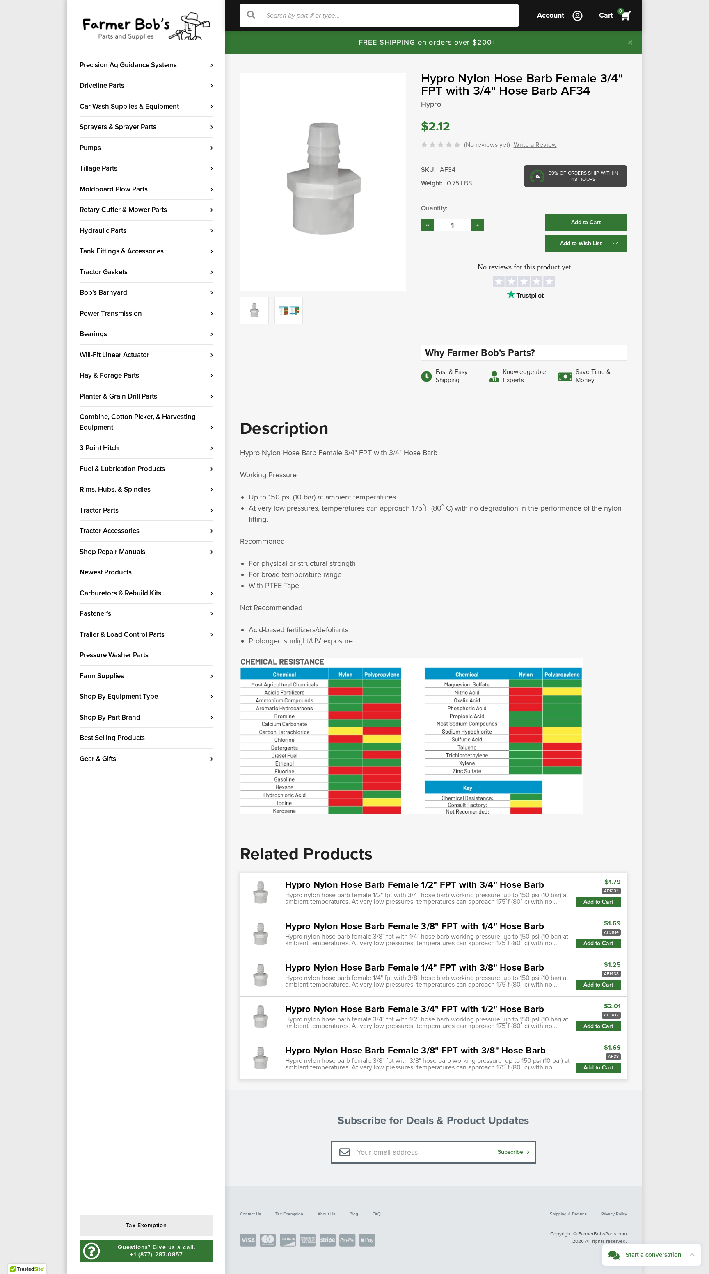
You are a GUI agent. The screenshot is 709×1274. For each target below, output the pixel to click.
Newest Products (106, 572)
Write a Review (535, 145)
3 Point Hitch (99, 448)
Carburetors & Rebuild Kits (120, 593)
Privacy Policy (614, 1214)
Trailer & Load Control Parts (122, 634)
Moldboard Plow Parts (114, 189)
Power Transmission (111, 313)
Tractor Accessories (110, 530)
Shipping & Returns (568, 1214)
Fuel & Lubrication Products (122, 469)
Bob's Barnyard (103, 292)
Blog (354, 1214)
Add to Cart (598, 901)
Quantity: (434, 208)
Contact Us (250, 1214)
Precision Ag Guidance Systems (128, 65)
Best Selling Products (112, 738)
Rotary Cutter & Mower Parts (123, 209)
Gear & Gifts (98, 758)
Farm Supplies (102, 676)
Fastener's (95, 613)
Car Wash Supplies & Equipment (129, 106)
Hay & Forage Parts (109, 375)
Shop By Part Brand (110, 717)
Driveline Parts (102, 85)
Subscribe (511, 1152)
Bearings (93, 334)
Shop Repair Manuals (112, 551)
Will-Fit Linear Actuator (114, 355)
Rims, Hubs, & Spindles (115, 489)
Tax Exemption (289, 1214)
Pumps (90, 148)
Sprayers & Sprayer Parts (118, 127)
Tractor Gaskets (104, 272)
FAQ (377, 1214)
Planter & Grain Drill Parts (118, 396)
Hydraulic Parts (103, 230)
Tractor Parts (99, 510)
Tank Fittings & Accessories (122, 251)
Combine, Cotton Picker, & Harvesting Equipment (138, 422)
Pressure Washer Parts (114, 655)
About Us (326, 1214)
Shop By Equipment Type (119, 696)
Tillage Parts (98, 168)
